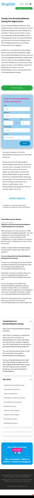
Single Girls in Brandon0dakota (11, 414)
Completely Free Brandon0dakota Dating (14, 385)
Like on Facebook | (13, 459)
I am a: (6, 105)
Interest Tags (7, 127)
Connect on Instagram (21, 462)
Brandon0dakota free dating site (12, 389)
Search (25, 143)
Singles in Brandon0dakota (10, 393)
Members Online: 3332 (24, 8)
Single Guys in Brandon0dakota (12, 410)
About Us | (10, 479)
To (21, 119)
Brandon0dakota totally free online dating (14, 398)
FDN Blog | (4, 479)
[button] (21, 4)
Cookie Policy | (20, 481)
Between (6, 119)
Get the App (27, 481)
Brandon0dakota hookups (10, 419)
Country (6, 134)
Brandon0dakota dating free (11, 423)
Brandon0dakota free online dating (12, 402)
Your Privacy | (25, 479)
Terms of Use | (17, 479)
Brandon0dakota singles (10, 406)
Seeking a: (7, 112)
